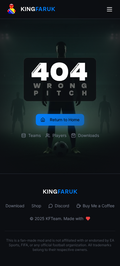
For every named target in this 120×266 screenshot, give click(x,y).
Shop (36, 205)
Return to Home (65, 119)
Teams (34, 135)
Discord (62, 205)
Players (59, 135)
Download (15, 205)
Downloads (88, 135)
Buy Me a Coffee (98, 205)
